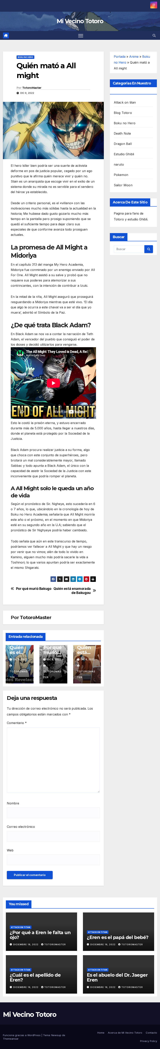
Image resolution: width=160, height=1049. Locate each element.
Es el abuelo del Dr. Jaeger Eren (117, 977)
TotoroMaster (31, 88)
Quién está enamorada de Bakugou (72, 591)
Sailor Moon (123, 185)
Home (100, 1032)
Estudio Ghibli (124, 154)
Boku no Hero (25, 57)
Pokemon (121, 175)
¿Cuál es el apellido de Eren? (35, 977)
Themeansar (11, 1038)
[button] (154, 35)
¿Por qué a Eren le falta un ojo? (40, 935)
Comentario (17, 723)
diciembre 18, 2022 (26, 944)
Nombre (13, 803)
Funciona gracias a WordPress (22, 1035)
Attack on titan (125, 102)
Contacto (151, 1032)
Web (10, 850)
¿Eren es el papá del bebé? (117, 937)
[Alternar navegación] (80, 35)
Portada (119, 57)
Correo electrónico (21, 827)
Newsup (56, 1035)
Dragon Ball (123, 144)
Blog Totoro (123, 113)
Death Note (122, 133)
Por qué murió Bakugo (34, 589)
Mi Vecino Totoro (80, 21)
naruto (119, 164)
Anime (134, 57)
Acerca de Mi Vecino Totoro (125, 1032)
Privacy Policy (148, 1041)
